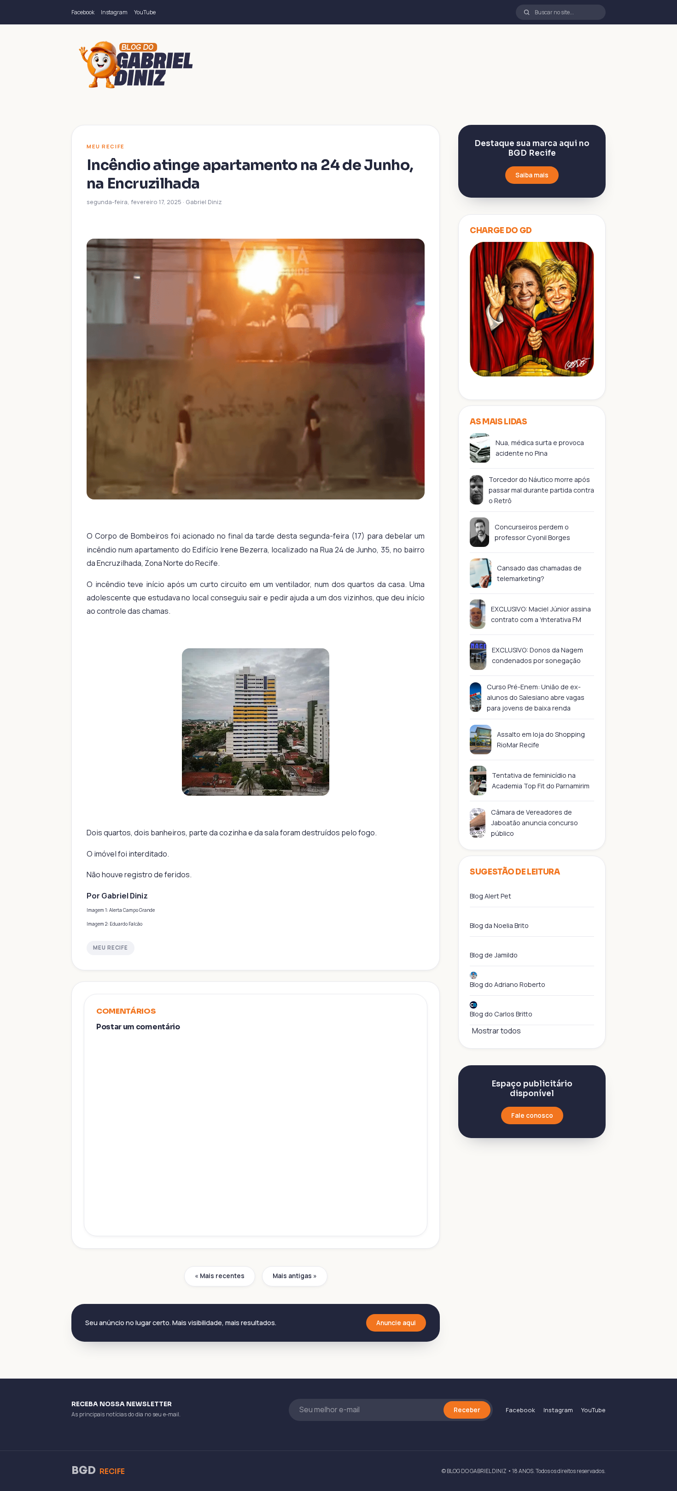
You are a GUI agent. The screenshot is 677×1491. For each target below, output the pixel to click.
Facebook (82, 12)
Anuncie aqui (396, 1323)
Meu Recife (110, 947)
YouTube (145, 12)
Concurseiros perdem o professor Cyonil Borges (532, 532)
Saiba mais (532, 175)
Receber (467, 1410)
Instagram (114, 12)
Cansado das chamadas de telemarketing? (539, 573)
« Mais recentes (220, 1276)
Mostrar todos (496, 1031)
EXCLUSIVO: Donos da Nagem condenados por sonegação (537, 655)
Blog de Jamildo (494, 955)
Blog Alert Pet (490, 896)
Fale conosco (532, 1115)
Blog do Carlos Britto (501, 1014)
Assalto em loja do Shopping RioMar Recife (541, 739)
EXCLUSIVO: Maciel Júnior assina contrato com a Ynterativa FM (541, 614)
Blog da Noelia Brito (499, 925)
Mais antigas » (295, 1276)
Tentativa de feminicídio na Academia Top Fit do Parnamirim (540, 780)
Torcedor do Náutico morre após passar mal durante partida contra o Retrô (541, 490)
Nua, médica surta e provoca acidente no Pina (540, 448)
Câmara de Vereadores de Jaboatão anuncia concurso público (534, 823)
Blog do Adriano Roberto (507, 984)
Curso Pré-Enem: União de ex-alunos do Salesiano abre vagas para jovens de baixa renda (535, 697)
